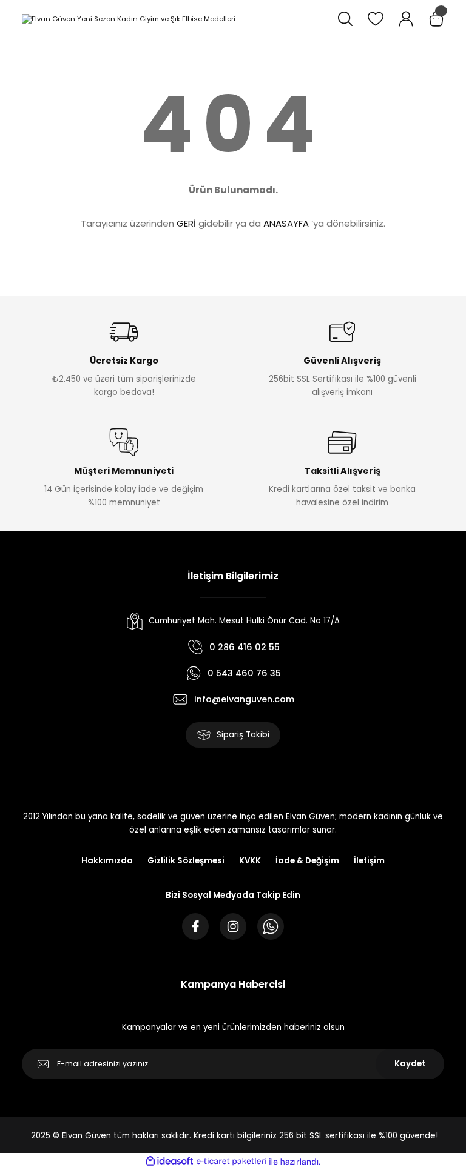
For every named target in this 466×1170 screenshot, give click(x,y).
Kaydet (409, 1063)
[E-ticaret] (231, 1162)
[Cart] (436, 19)
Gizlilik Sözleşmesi (186, 860)
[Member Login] (406, 19)
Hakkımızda (107, 860)
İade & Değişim (307, 860)
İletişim (369, 860)
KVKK (250, 860)
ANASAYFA (286, 223)
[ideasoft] (169, 1161)
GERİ (186, 223)
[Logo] (128, 18)
